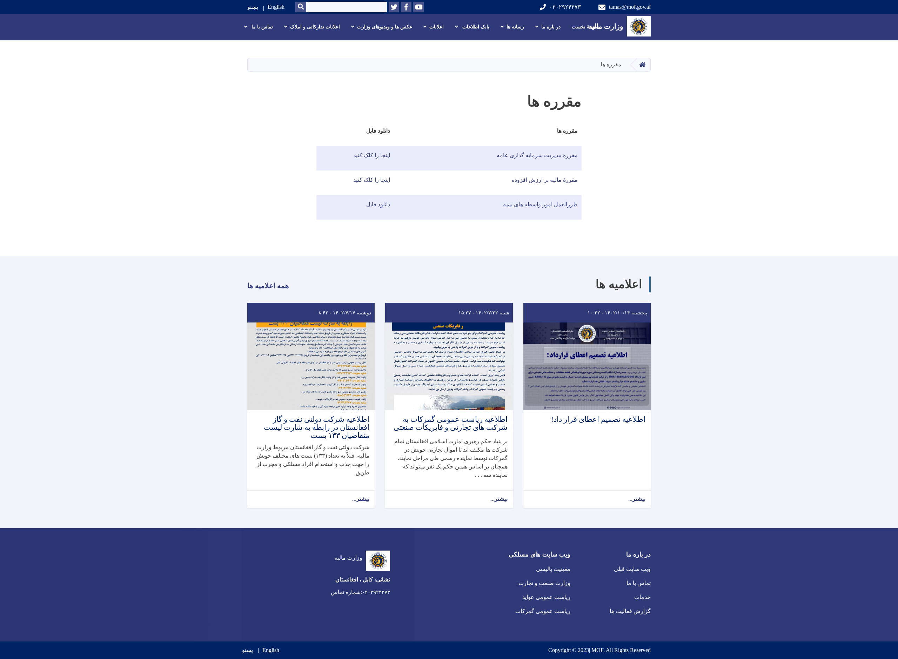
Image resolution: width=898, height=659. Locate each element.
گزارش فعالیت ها (630, 611)
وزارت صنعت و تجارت (544, 583)
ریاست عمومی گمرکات (542, 611)
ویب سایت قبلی (632, 569)
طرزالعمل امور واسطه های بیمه (540, 204)
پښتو (252, 7)
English (276, 7)
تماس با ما (638, 583)
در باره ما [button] (551, 26)
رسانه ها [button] (515, 26)
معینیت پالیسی (553, 569)
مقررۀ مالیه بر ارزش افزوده (545, 180)
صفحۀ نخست (585, 26)
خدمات (642, 597)
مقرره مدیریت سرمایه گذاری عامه (537, 155)
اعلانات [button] (436, 26)
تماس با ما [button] (261, 26)
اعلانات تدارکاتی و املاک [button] (315, 26)
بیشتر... (636, 499)
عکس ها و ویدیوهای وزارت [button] (384, 26)
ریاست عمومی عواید (546, 597)
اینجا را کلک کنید (371, 155)
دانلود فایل (378, 204)
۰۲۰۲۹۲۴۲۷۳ (565, 7)
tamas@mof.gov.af (630, 7)
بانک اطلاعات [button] (475, 26)
